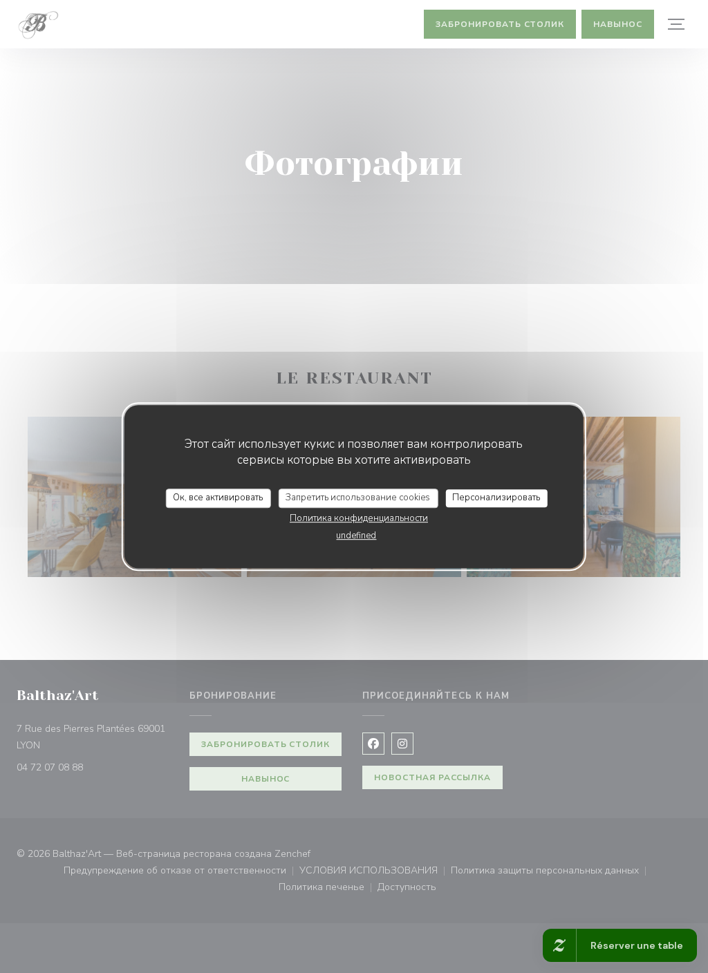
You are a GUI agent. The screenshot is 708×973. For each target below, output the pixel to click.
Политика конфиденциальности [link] (359, 518)
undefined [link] (356, 535)
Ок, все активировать (218, 497)
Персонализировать (496, 497)
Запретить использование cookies (358, 497)
